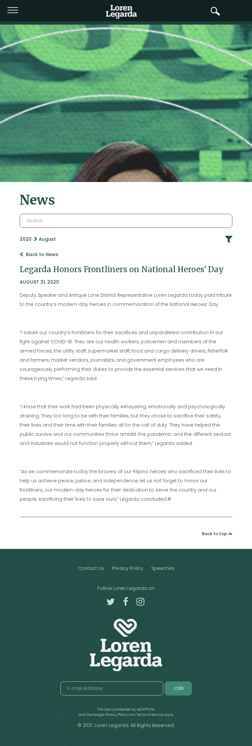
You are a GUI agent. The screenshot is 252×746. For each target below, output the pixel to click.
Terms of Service (149, 714)
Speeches (163, 568)
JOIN (178, 688)
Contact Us (91, 568)
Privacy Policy (127, 568)
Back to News (41, 254)
